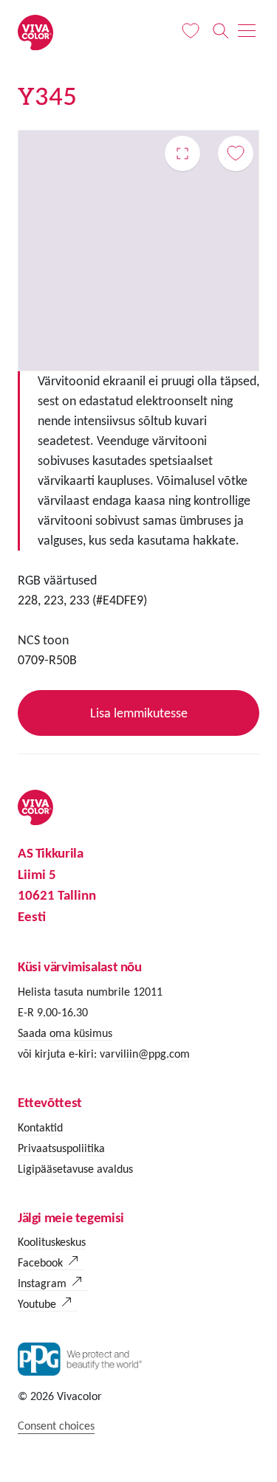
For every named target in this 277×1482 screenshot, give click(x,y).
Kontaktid (40, 1127)
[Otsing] (220, 31)
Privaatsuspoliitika (61, 1148)
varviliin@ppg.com (143, 1054)
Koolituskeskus (52, 1242)
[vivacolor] (35, 31)
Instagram (42, 1283)
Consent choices (56, 1426)
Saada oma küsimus (65, 1033)
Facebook (40, 1262)
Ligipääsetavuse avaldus (75, 1169)
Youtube (37, 1304)
